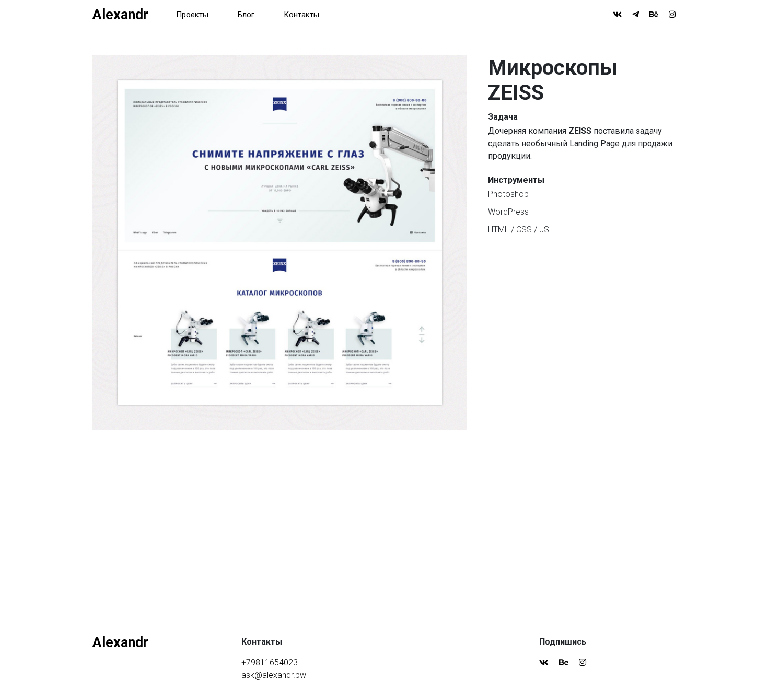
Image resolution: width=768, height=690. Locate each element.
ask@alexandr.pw (273, 675)
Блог (246, 14)
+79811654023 (269, 663)
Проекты (192, 14)
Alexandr (120, 14)
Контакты (301, 14)
